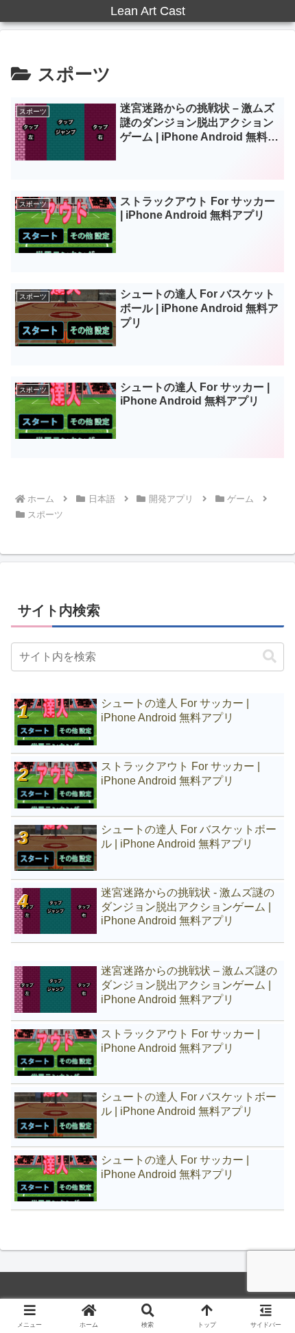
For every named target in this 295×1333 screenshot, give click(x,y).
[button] (269, 656)
